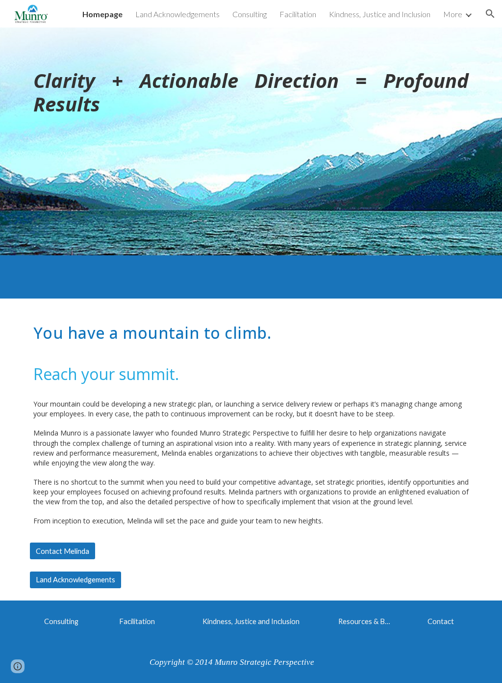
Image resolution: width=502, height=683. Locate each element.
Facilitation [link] (297, 14)
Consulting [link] (249, 14)
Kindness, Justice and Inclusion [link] (379, 14)
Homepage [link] (102, 14)
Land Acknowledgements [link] (177, 14)
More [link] (452, 14)
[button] (490, 14)
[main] (251, 141)
